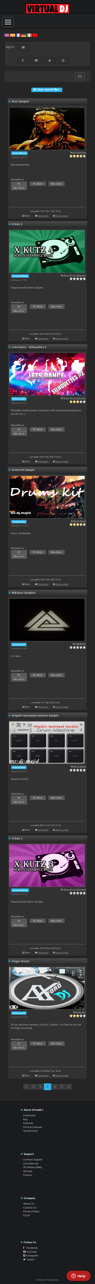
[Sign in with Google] (63, 60)
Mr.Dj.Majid (80, 521)
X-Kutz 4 (17, 224)
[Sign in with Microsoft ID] (36, 60)
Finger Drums (20, 961)
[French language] (18, 35)
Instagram (31, 1255)
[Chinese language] (34, 35)
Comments (43, 216)
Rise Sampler (20, 101)
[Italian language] (29, 35)
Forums (27, 1175)
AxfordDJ (81, 1012)
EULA (26, 1215)
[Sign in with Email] (23, 47)
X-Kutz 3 (17, 838)
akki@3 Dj (81, 644)
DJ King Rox (79, 152)
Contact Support (32, 1159)
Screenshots (30, 1130)
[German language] (23, 35)
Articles (27, 1171)
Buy (25, 1119)
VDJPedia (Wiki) (32, 1167)
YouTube (31, 1251)
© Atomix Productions (47, 1279)
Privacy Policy (31, 1211)
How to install (61, 216)
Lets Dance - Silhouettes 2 (29, 347)
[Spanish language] (12, 35)
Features (28, 1123)
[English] (6, 35)
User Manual (30, 1163)
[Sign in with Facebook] (22, 60)
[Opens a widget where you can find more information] (78, 1276)
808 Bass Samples (24, 592)
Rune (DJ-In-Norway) (75, 275)
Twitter (30, 1259)
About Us (28, 1203)
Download (29, 1115)
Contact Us (29, 1207)
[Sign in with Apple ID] (49, 60)
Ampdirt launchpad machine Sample (35, 715)
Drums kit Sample (23, 469)
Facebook (31, 1247)
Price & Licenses (32, 1127)
